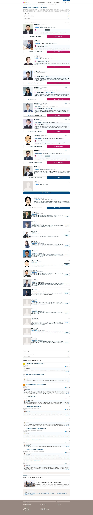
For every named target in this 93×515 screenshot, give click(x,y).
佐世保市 (38, 43)
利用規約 (42, 505)
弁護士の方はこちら (66, 0)
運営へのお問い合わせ (27, 510)
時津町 (36, 262)
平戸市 (37, 493)
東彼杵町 (60, 493)
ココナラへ (25, 0)
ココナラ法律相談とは (27, 504)
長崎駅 (42, 27)
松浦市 (39, 493)
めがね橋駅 (42, 184)
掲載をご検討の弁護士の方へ (45, 509)
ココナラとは (26, 508)
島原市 (30, 493)
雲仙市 (50, 493)
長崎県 (36, 27)
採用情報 (59, 505)
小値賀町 (26, 494)
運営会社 (59, 504)
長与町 (56, 493)
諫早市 (33, 493)
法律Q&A (25, 505)
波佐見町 (65, 493)
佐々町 (28, 494)
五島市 (46, 493)
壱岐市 (44, 493)
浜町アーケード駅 (41, 233)
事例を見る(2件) (48, 92)
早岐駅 (43, 199)
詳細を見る (66, 216)
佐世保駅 (43, 43)
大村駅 (42, 169)
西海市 (48, 493)
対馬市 (42, 493)
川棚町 (63, 493)
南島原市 (53, 493)
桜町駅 (39, 282)
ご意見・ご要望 (43, 504)
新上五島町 (31, 494)
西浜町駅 (42, 58)
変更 (68, 13)
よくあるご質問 (26, 509)
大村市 (38, 169)
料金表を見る (47, 61)
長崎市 (38, 27)
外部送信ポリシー (44, 508)
